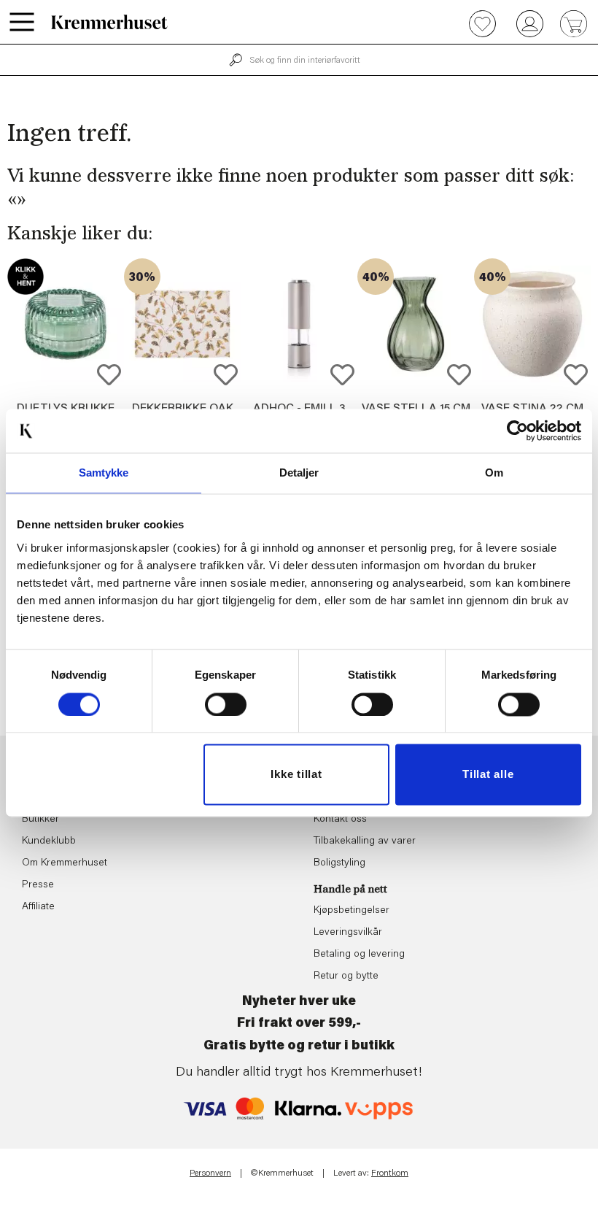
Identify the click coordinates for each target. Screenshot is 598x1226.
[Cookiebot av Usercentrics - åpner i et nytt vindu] (517, 431)
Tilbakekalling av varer (365, 841)
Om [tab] (494, 472)
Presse (38, 885)
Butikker (40, 819)
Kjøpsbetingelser (351, 911)
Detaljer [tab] (299, 472)
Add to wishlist (109, 375)
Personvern (210, 1173)
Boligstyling (339, 863)
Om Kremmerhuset (64, 863)
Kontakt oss (340, 819)
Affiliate (38, 907)
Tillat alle (487, 774)
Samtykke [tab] (104, 472)
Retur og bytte (346, 976)
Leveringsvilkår (348, 933)
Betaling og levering (359, 954)
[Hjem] (109, 22)
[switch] (225, 704)
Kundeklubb (49, 841)
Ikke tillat (296, 774)
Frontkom (389, 1173)
